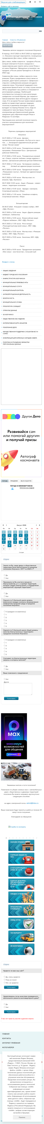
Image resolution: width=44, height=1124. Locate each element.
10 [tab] (37, 838)
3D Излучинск (8, 314)
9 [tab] (33, 838)
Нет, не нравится (11, 983)
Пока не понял (11, 980)
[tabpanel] (21, 827)
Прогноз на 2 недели (27, 488)
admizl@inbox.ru (32, 803)
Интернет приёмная (11, 1043)
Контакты (6, 1038)
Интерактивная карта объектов (15, 323)
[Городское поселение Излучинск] (22, 13)
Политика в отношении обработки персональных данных (16, 343)
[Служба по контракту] (21, 827)
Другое (6, 682)
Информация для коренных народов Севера (20, 338)
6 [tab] (23, 838)
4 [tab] (16, 838)
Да (6, 575)
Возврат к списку (8, 262)
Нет (6, 578)
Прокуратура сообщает (12, 306)
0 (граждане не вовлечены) (15, 611)
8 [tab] (30, 838)
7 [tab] (26, 838)
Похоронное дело (10, 327)
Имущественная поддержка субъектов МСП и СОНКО (20, 332)
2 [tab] (9, 838)
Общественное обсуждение (14, 319)
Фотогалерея (8, 1047)
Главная (5, 1034)
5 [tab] (20, 838)
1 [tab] (6, 838)
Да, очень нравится (12, 977)
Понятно (22, 1117)
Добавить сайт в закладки (10, 6)
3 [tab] (13, 838)
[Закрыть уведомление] (41, 1052)
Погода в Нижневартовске (21, 486)
